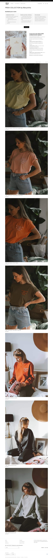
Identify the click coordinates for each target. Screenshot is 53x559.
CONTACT (6, 541)
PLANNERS (20, 540)
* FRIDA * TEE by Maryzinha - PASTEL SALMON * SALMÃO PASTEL (14, 195)
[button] (12, 3)
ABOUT (6, 540)
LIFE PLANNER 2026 (21, 541)
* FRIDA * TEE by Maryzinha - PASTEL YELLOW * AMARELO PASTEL (14, 128)
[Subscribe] (18, 547)
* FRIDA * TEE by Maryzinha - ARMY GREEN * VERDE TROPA (13, 330)
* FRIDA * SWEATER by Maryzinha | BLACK (10, 465)
